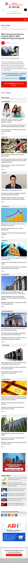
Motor (7, 58)
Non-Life (4, 137)
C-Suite (4, 416)
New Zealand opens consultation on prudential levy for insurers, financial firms (14, 267)
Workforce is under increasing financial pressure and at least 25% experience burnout (14, 160)
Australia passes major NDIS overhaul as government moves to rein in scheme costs (13, 292)
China (3, 58)
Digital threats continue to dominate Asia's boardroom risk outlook (13, 438)
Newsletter (14, 13)
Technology (5, 345)
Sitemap (19, 13)
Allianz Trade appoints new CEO (11, 190)
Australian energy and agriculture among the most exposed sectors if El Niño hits (13, 333)
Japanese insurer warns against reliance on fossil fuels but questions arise (14, 363)
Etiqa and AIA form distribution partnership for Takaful (12, 408)
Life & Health (6, 101)
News (3, 25)
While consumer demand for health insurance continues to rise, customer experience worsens (12, 120)
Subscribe (9, 13)
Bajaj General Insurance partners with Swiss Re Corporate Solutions (13, 329)
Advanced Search (14, 11)
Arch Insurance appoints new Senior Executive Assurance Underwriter (13, 193)
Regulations (5, 274)
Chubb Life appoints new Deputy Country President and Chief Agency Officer (13, 198)
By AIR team (7, 42)
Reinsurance (5, 206)
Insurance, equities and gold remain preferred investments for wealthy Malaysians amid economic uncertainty (14, 398)
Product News (6, 379)
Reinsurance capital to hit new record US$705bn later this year (13, 224)
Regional (4, 240)
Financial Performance (14, 58)
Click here (12, 83)
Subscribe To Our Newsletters (14, 555)
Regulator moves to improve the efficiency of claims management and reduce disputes (13, 298)
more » (3, 133)
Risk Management (7, 311)
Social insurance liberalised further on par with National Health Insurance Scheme (13, 125)
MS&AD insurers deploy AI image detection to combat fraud (11, 372)
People (4, 172)
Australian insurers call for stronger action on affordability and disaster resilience (13, 338)
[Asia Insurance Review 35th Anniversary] (14, 3)
